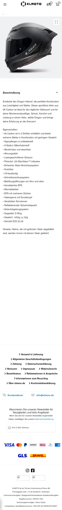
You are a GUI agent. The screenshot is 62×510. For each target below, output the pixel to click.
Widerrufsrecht (48, 368)
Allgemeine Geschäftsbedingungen (31, 359)
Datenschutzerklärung (39, 363)
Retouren (12, 368)
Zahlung (17, 363)
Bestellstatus (13, 373)
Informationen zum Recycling (31, 378)
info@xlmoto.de (45, 395)
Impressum (28, 368)
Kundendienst (15, 395)
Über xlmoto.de (16, 383)
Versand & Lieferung (31, 354)
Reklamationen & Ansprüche (42, 373)
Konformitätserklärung (42, 383)
